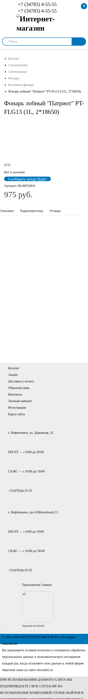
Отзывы (55, 211)
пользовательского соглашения (58, 656)
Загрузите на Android (33, 625)
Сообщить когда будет (27, 179)
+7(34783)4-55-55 (20, 490)
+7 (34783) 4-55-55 (37, 4)
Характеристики (31, 211)
